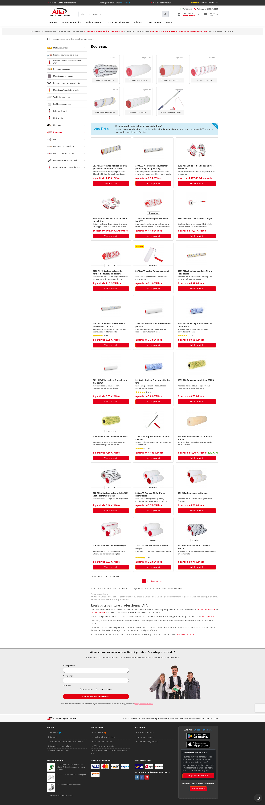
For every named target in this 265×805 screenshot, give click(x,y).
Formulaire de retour (59, 750)
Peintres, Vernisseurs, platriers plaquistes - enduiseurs (71, 39)
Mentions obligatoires (148, 741)
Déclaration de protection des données (160, 718)
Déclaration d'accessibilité (192, 718)
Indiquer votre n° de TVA (198, 775)
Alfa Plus (124, 3)
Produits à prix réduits (118, 22)
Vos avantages (154, 22)
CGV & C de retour (131, 718)
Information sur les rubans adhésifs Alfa (109, 752)
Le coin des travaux (103, 741)
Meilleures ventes (94, 22)
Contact (170, 22)
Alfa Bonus (99, 732)
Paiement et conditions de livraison (66, 741)
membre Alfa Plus (131, 129)
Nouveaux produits (71, 22)
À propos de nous (146, 732)
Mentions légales (145, 737)
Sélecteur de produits (104, 746)
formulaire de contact (185, 634)
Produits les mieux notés (61, 795)
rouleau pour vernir (206, 609)
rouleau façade (98, 612)
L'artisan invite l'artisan (104, 737)
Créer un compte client (60, 746)
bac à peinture (208, 616)
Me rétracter (212, 718)
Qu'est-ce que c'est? (203, 729)
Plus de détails (198, 788)
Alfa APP (138, 22)
